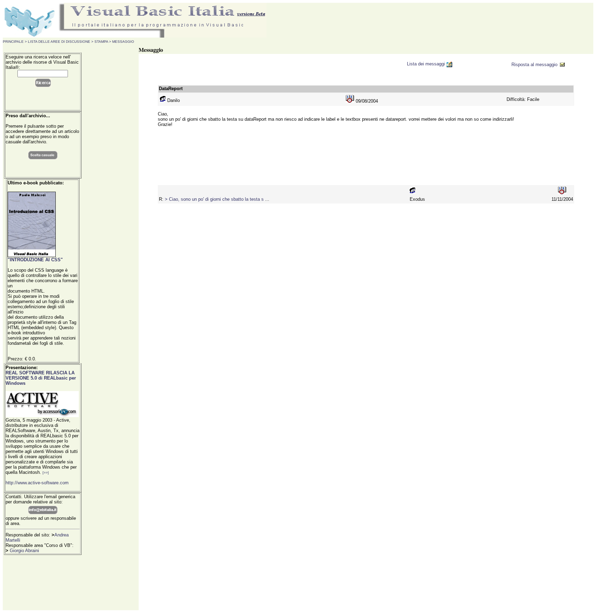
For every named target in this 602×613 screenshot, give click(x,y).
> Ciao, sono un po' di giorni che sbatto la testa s (215, 199)
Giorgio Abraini (24, 550)
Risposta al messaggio (535, 64)
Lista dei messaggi (426, 63)
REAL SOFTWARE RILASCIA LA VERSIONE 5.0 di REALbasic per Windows (41, 378)
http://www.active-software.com (37, 482)
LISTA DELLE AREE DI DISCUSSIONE (58, 41)
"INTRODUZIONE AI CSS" (35, 259)
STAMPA (101, 41)
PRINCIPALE (13, 41)
